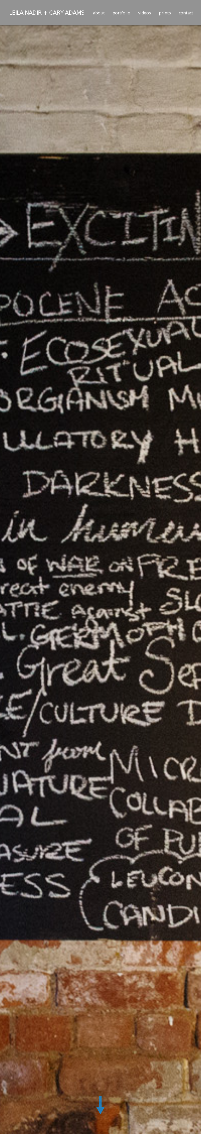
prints (165, 13)
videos (144, 13)
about (99, 13)
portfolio (121, 13)
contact (186, 13)
